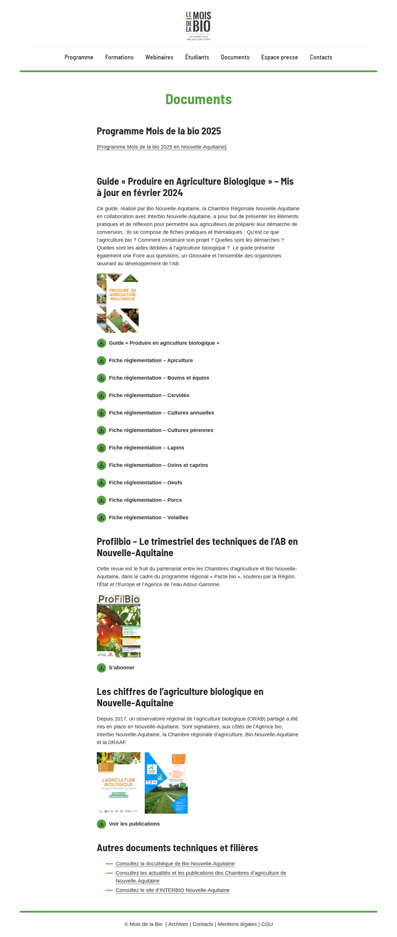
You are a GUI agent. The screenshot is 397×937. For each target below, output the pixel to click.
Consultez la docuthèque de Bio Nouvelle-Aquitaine (175, 864)
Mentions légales (237, 924)
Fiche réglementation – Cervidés (149, 395)
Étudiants (197, 57)
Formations (119, 57)
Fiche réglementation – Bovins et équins (159, 378)
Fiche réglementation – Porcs (145, 500)
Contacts (321, 57)
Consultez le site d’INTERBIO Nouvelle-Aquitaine (173, 890)
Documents (235, 57)
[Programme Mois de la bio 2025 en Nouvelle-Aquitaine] (161, 147)
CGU (267, 924)
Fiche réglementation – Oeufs (145, 483)
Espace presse (279, 57)
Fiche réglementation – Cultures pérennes (161, 430)
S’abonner (122, 668)
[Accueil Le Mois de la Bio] (198, 26)
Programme (79, 57)
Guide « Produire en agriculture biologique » (164, 343)
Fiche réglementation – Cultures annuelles (161, 413)
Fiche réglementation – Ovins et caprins (158, 465)
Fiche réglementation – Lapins (146, 448)
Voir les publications (134, 824)
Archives (178, 924)
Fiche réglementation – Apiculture (151, 360)
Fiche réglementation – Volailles (148, 517)
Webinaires (159, 57)
